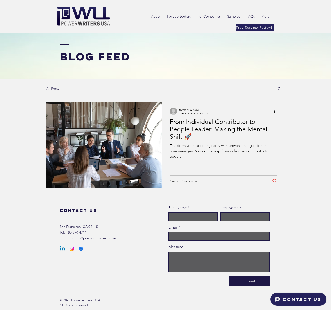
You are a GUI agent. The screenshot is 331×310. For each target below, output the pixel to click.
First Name (178, 207)
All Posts (52, 88)
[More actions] (276, 111)
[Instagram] (72, 249)
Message (175, 247)
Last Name (230, 207)
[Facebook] (81, 249)
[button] (279, 89)
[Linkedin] (62, 249)
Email (174, 227)
